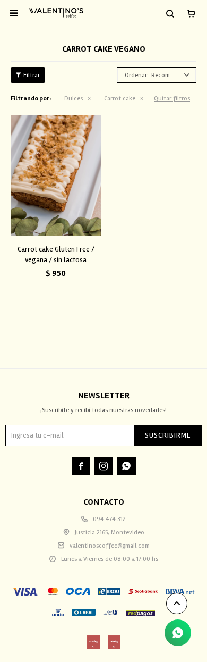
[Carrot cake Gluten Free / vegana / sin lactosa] (56, 175)
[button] (169, 13)
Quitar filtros (172, 99)
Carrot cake (119, 99)
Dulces (73, 99)
